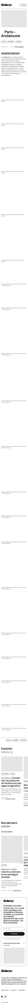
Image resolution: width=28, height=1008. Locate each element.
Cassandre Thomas (10, 798)
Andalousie (6, 57)
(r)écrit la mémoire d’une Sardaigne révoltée (11, 873)
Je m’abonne (14, 933)
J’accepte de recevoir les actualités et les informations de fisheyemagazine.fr (13, 938)
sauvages (13, 66)
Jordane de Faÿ (17, 890)
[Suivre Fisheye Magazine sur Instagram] (5, 997)
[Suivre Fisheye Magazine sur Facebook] (2, 997)
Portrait (18, 41)
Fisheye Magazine (19, 46)
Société (4, 865)
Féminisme (10, 41)
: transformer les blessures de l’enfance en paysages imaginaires (11, 782)
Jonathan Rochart (10, 53)
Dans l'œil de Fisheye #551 (11, 943)
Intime (4, 41)
